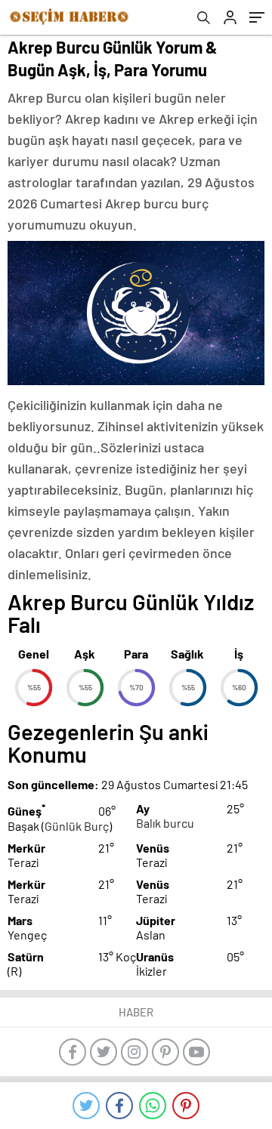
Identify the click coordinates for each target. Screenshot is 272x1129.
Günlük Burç (77, 826)
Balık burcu (165, 823)
